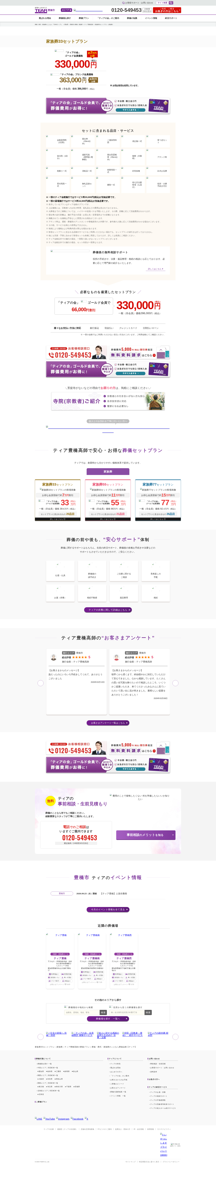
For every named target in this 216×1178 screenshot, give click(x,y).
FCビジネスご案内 (105, 1129)
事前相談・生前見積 (158, 1064)
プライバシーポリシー (171, 1162)
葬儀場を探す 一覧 (45, 1064)
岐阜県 (50, 1071)
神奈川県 (59, 1087)
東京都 (41, 1087)
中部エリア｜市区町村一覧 (48, 1068)
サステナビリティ (164, 1129)
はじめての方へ (116, 1072)
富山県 (75, 1071)
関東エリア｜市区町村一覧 (48, 1083)
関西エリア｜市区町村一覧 (48, 1075)
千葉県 (68, 1087)
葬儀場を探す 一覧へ (108, 1018)
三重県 (58, 1071)
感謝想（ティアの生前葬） (67, 1129)
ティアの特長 (115, 1064)
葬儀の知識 (132, 18)
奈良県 (50, 1079)
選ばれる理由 (45, 18)
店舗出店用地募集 (87, 1129)
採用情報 (150, 1129)
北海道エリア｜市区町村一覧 (49, 1091)
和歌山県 (59, 1079)
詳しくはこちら (154, 269)
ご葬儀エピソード (117, 1084)
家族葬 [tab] (108, 471)
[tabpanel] (108, 498)
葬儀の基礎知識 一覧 (118, 1092)
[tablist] (108, 471)
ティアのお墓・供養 (158, 1092)
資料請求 (153, 1072)
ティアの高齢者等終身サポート (162, 1104)
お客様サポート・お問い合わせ (162, 1068)
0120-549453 (126, 10)
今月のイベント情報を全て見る (108, 909)
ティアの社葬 (49, 1129)
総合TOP (65, 10)
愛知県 (41, 1071)
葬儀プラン (84, 18)
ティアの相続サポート (158, 1096)
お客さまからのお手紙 (118, 1080)
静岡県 (67, 1071)
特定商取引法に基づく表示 (149, 1162)
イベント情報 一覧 (118, 1096)
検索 (103, 1012)
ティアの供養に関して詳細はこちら (108, 610)
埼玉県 (50, 1087)
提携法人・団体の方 (122, 1129)
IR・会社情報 (139, 1129)
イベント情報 (151, 18)
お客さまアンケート (108, 723)
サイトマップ (130, 1162)
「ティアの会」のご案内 (108, 18)
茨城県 (77, 1087)
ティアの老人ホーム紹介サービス (163, 1108)
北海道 (41, 1094)
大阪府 (41, 1079)
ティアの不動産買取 (158, 1100)
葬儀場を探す (65, 18)
